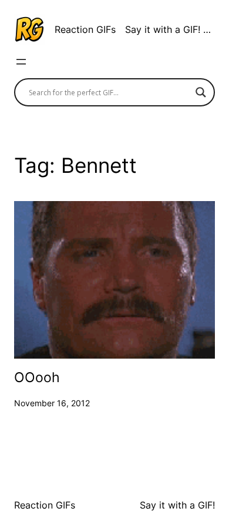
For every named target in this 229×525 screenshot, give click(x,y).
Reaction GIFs (85, 29)
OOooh (37, 377)
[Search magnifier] (201, 92)
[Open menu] (21, 62)
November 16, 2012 (52, 403)
